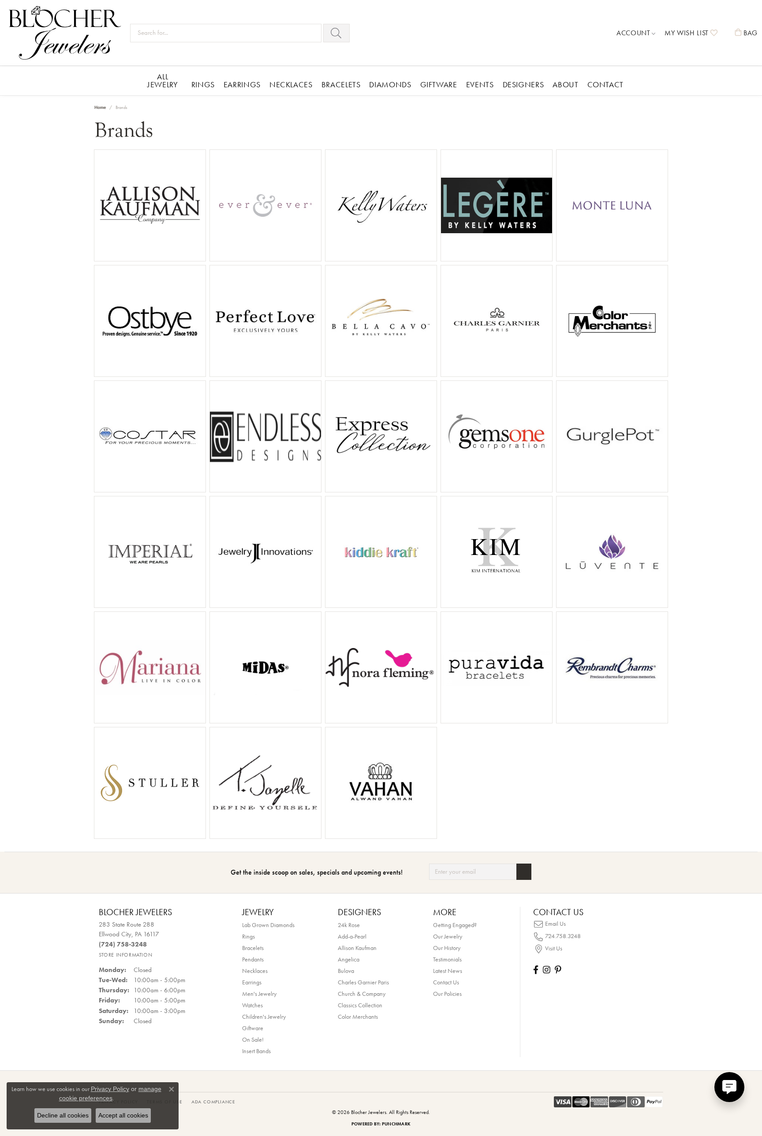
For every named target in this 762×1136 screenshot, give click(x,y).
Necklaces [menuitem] (255, 971)
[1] (523, 872)
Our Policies (447, 994)
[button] (636, 33)
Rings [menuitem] (248, 936)
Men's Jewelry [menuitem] (259, 994)
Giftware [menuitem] (252, 1028)
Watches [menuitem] (252, 1005)
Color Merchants (358, 1017)
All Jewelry (162, 80)
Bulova (346, 971)
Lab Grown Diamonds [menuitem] (268, 925)
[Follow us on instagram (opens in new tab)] (546, 969)
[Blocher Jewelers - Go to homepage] (67, 33)
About (565, 84)
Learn (175, 210)
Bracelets (341, 84)
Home (100, 107)
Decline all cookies (63, 1115)
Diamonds (390, 84)
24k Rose (349, 925)
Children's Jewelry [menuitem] (264, 1017)
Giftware (438, 84)
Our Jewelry (447, 936)
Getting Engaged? (455, 925)
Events (480, 84)
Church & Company (361, 994)
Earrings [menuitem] (251, 982)
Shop (124, 210)
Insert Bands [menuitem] (256, 1051)
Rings (203, 84)
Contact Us (446, 982)
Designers (523, 84)
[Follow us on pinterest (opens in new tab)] (558, 969)
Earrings (242, 84)
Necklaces (291, 84)
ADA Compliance (213, 1102)
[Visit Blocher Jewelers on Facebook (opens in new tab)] (535, 969)
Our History (446, 948)
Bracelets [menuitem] (253, 948)
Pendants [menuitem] (253, 959)
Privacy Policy (110, 1088)
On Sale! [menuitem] (253, 1039)
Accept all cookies (123, 1115)
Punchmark (396, 1124)
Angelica (348, 959)
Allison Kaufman (357, 948)
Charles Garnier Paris (363, 982)
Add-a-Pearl (352, 936)
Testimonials (447, 959)
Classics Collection (360, 1005)
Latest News (447, 971)
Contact (605, 84)
